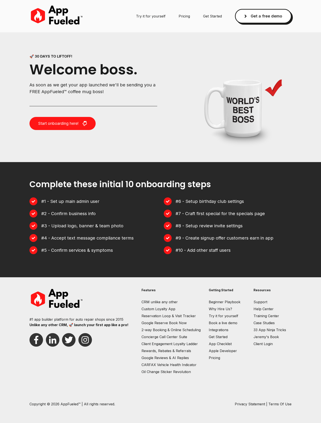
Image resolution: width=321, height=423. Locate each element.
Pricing (184, 16)
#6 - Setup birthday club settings (210, 201)
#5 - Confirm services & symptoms (77, 250)
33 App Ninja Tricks (270, 330)
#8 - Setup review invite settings (209, 225)
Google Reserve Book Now (164, 323)
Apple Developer (223, 351)
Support (260, 302)
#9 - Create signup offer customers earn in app (224, 238)
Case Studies (264, 323)
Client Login (263, 344)
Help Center (264, 309)
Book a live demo (223, 323)
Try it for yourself (151, 16)
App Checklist (220, 344)
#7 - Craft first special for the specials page (220, 213)
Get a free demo (266, 16)
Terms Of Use (280, 404)
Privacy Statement (250, 404)
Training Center (266, 316)
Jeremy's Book (266, 337)
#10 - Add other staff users (203, 250)
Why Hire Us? (220, 309)
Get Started (212, 16)
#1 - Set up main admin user (70, 201)
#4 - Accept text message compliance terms (87, 238)
